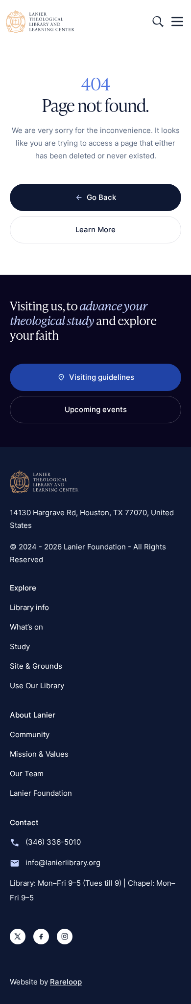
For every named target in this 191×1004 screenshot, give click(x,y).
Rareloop (66, 982)
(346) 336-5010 (53, 842)
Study (20, 646)
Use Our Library (37, 685)
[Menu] (177, 21)
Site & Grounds (36, 666)
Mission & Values (39, 754)
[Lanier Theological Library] (44, 482)
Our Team (27, 773)
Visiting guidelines (101, 377)
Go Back (101, 197)
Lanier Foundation (41, 793)
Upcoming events (96, 409)
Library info (29, 607)
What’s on (26, 627)
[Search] (158, 21)
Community (29, 734)
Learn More (95, 229)
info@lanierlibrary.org (62, 862)
